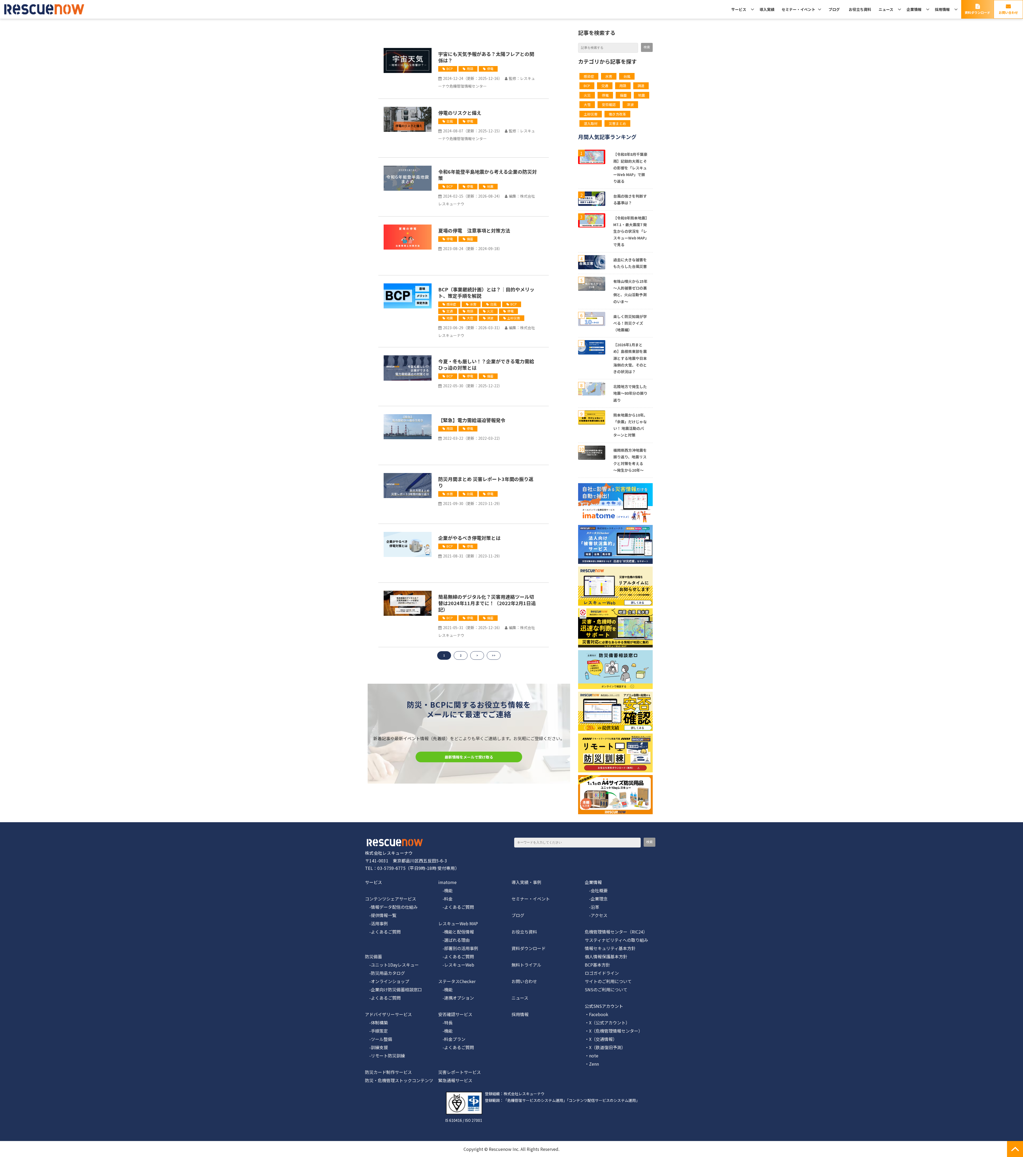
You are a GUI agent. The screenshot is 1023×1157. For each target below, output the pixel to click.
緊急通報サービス (455, 1080)
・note (591, 1055)
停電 (490, 68)
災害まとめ (617, 123)
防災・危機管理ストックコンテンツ (399, 1080)
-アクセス (596, 915)
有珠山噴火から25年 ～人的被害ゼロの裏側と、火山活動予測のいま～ (630, 291)
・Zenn (592, 1064)
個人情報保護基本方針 (606, 956)
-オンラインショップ (387, 981)
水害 (473, 304)
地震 (490, 186)
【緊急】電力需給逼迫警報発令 (471, 420)
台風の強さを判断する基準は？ (630, 199)
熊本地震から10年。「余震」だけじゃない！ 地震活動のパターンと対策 (630, 425)
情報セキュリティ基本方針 (610, 948)
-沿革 (592, 907)
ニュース (886, 9)
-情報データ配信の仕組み (391, 907)
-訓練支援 (376, 1047)
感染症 (451, 304)
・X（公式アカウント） (607, 1022)
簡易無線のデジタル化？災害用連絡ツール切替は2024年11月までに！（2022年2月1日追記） (487, 603)
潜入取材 (591, 123)
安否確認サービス (455, 1014)
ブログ (834, 9)
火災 (490, 311)
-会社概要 (596, 890)
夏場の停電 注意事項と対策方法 (474, 230)
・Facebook (596, 1014)
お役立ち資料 (860, 9)
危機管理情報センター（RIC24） (616, 932)
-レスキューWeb (456, 965)
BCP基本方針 (597, 965)
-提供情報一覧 (380, 915)
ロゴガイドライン (602, 973)
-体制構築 (376, 1022)
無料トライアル (526, 965)
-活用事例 (376, 923)
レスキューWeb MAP (458, 923)
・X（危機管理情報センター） (614, 1031)
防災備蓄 (373, 956)
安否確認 (609, 104)
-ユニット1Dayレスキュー (392, 965)
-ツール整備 (378, 1039)
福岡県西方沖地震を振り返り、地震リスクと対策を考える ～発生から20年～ (630, 460)
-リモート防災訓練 (385, 1055)
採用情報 (942, 9)
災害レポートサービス (459, 1072)
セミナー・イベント (798, 9)
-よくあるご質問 (383, 932)
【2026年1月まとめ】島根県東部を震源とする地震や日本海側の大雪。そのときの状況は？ (630, 358)
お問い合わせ (1008, 12)
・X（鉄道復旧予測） (605, 1047)
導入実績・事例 (526, 882)
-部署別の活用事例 (458, 948)
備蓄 (470, 239)
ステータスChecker (457, 981)
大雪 (470, 318)
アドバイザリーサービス (388, 1014)
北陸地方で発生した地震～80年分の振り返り (630, 393)
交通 (449, 311)
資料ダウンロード (977, 12)
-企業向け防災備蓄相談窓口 (393, 989)
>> (494, 655)
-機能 (445, 890)
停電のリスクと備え (459, 112)
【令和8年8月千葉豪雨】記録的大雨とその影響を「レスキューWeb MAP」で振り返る (630, 168)
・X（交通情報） (601, 1039)
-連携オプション (456, 998)
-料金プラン (451, 1039)
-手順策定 (376, 1031)
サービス (738, 9)
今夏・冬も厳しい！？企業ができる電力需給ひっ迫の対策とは (486, 364)
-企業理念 (596, 899)
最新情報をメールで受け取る (469, 757)
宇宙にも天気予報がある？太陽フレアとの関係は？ (486, 57)
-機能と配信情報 (456, 932)
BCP (449, 68)
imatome (447, 882)
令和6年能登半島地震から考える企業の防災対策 (487, 174)
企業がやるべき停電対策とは (469, 537)
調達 (641, 85)
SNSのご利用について (606, 989)
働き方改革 (617, 114)
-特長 (445, 1022)
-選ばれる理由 (454, 940)
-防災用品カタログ (385, 973)
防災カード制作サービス (388, 1072)
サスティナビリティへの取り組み (616, 940)
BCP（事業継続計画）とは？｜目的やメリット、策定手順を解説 (486, 292)
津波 (490, 318)
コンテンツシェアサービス (390, 899)
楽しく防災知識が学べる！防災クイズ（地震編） (630, 323)
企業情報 (914, 9)
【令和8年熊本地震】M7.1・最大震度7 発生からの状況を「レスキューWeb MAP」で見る (630, 231)
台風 (449, 121)
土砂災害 (513, 318)
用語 (470, 68)
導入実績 (767, 9)
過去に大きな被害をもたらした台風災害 (630, 263)
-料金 (445, 899)
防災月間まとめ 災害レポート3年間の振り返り (485, 482)
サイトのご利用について (608, 981)
